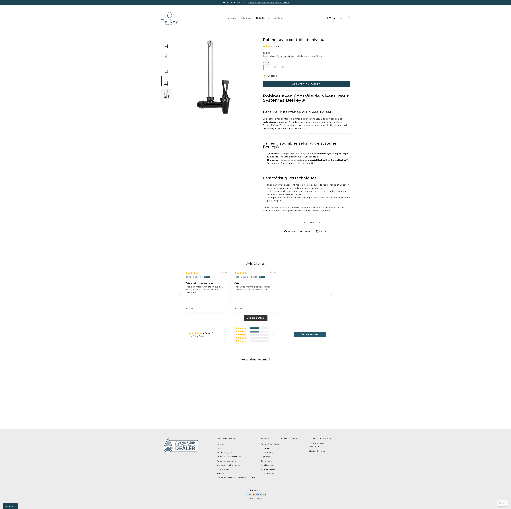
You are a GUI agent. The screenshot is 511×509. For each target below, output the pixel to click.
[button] (269, 46)
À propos (221, 444)
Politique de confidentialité (229, 457)
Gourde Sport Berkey (270, 444)
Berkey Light (266, 461)
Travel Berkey (267, 452)
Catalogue (246, 18)
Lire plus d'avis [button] (256, 318)
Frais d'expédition (285, 56)
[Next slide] (331, 295)
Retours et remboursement (229, 465)
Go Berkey (265, 448)
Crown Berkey (267, 474)
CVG (219, 448)
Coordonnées (223, 469)
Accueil (232, 18)
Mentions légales (224, 452)
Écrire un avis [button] (310, 334)
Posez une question (306, 222)
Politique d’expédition (227, 461)
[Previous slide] (180, 295)
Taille (267, 62)
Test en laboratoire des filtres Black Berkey (236, 478)
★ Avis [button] (10, 506)
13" (283, 67)
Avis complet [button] (192, 308)
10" (275, 67)
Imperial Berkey (268, 469)
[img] (192, 273)
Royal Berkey (267, 465)
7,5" (267, 67)
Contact (278, 18)
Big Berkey (266, 457)
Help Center (263, 18)
